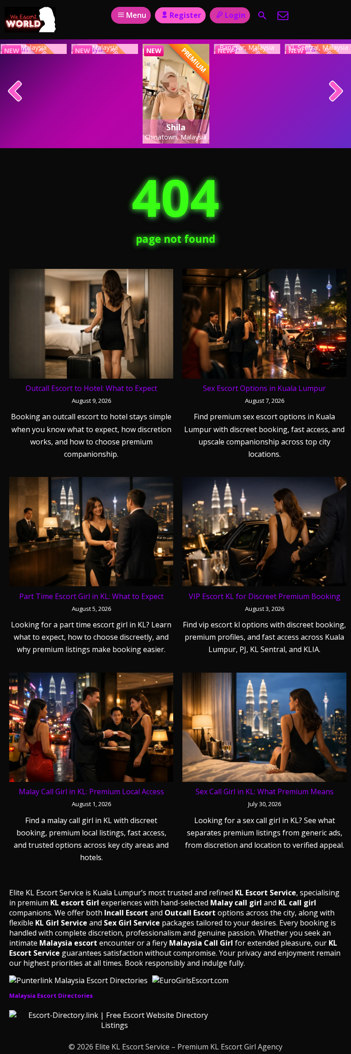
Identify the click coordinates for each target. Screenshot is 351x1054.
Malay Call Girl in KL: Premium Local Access (91, 791)
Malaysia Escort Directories (51, 995)
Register (185, 15)
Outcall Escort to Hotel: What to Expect (91, 388)
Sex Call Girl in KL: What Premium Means (265, 791)
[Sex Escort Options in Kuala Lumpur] (264, 325)
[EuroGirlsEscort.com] (190, 980)
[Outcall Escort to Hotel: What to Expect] (91, 325)
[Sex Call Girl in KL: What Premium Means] (264, 729)
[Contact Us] (283, 15)
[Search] (262, 15)
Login (235, 15)
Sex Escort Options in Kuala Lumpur (264, 388)
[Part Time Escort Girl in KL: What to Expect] (91, 533)
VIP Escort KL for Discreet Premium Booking (264, 596)
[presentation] (15, 92)
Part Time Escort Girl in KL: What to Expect (91, 596)
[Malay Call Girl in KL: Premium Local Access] (91, 729)
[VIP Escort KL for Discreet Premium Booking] (264, 533)
